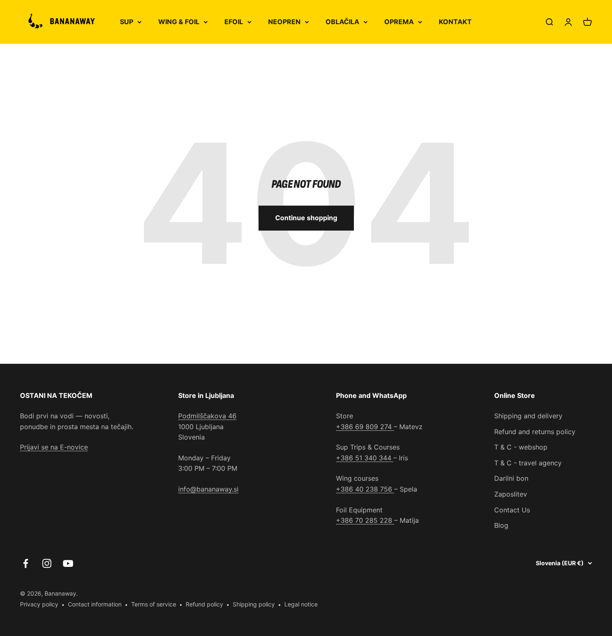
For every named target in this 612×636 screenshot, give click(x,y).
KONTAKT (455, 21)
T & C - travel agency (528, 463)
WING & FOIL (178, 21)
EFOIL (233, 21)
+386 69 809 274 (365, 426)
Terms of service (153, 604)
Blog (501, 525)
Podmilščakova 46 (207, 416)
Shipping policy (254, 604)
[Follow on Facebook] (25, 563)
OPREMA (399, 21)
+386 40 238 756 (365, 489)
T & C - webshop (520, 447)
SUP (126, 21)
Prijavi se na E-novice (54, 447)
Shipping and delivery (528, 416)
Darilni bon (511, 478)
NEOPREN (284, 21)
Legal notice (301, 604)
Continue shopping (306, 218)
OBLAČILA (342, 21)
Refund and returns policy (534, 431)
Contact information (95, 604)
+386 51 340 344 (364, 458)
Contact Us (512, 510)
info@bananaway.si (208, 489)
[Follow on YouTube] (68, 563)
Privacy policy (39, 604)
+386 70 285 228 (365, 520)
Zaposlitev (510, 494)
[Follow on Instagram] (46, 563)
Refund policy (204, 604)
